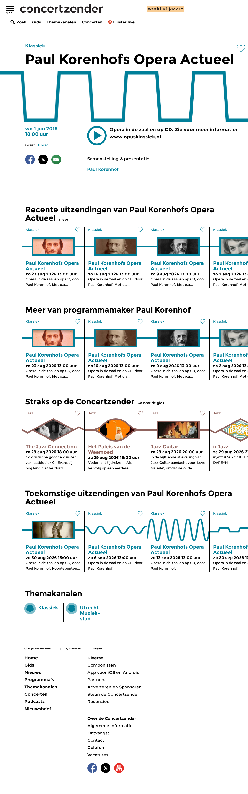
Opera (43, 145)
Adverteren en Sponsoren (114, 687)
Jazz (29, 413)
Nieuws (32, 672)
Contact (95, 740)
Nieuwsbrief (37, 708)
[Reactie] (56, 160)
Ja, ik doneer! (72, 648)
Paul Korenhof (103, 169)
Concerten (92, 22)
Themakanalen (61, 22)
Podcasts (34, 701)
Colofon (95, 747)
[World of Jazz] (165, 9)
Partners (96, 679)
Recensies (98, 701)
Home (31, 658)
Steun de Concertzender (113, 694)
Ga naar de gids (151, 403)
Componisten (101, 665)
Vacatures (97, 754)
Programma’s (39, 679)
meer (63, 219)
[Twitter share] (43, 160)
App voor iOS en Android (113, 672)
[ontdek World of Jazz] (165, 9)
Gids (36, 22)
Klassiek (35, 46)
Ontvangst (98, 733)
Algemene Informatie (109, 725)
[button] (97, 135)
